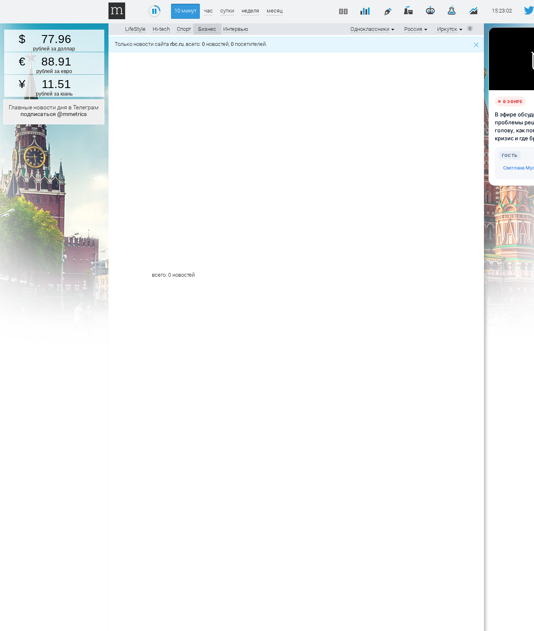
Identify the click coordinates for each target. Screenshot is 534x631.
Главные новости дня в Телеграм (53, 110)
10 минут (185, 11)
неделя (250, 11)
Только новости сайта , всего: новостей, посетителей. (192, 44)
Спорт (184, 29)
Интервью (235, 29)
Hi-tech (161, 29)
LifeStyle (135, 29)
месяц (274, 11)
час (208, 11)
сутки (227, 11)
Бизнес (207, 29)
